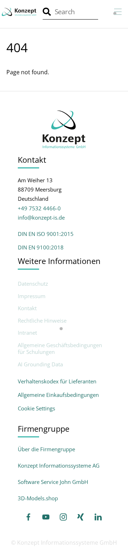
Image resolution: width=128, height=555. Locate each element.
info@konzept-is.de (41, 217)
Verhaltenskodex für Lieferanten (57, 381)
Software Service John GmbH (53, 481)
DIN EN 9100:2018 (41, 247)
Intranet (27, 332)
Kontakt (27, 308)
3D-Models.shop (38, 498)
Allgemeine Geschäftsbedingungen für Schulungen (60, 349)
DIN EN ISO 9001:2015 (46, 233)
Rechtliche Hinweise (42, 320)
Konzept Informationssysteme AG (59, 465)
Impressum (32, 296)
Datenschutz (33, 283)
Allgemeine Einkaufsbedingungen (58, 394)
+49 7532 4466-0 (39, 208)
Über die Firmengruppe (46, 449)
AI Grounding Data (40, 364)
